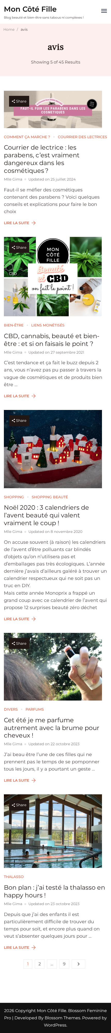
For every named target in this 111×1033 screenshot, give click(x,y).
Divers (11, 709)
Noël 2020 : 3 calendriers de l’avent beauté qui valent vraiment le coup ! (46, 515)
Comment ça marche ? (27, 137)
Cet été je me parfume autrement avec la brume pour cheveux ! (51, 727)
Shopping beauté (50, 497)
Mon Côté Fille (30, 9)
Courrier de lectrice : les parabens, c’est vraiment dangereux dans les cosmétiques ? (42, 159)
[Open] (104, 11)
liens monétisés (48, 325)
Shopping (14, 497)
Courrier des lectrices (82, 137)
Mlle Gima (13, 179)
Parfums (35, 709)
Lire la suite (16, 223)
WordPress (55, 1025)
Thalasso (14, 877)
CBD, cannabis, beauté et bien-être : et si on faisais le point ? (51, 339)
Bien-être (13, 325)
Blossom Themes (62, 1017)
